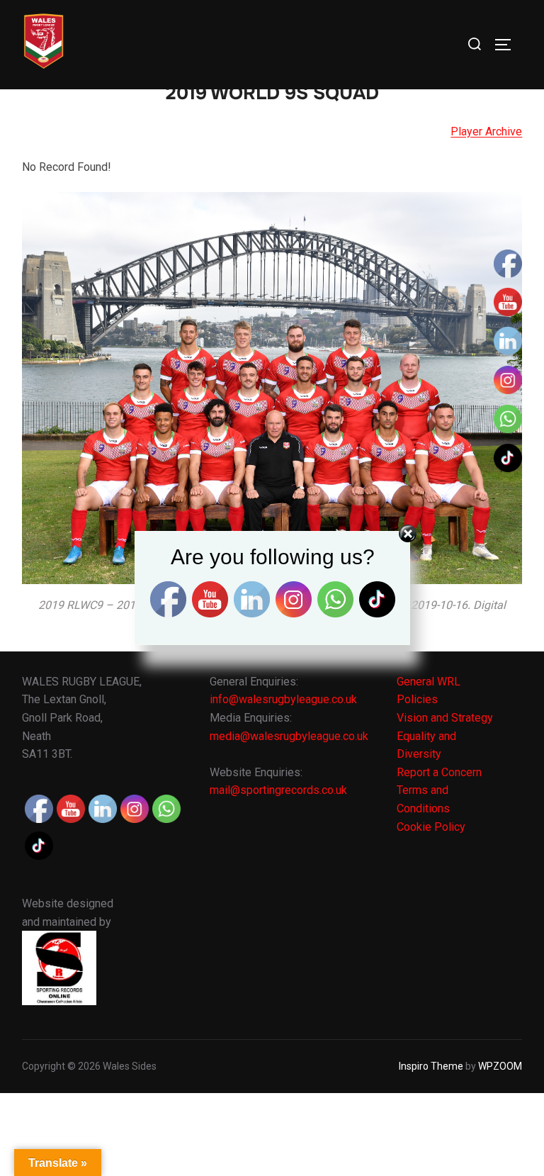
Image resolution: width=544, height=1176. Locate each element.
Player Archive (486, 131)
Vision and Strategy (445, 717)
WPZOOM (500, 1066)
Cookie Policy (431, 827)
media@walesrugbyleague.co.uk (289, 736)
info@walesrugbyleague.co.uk (283, 699)
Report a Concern (439, 772)
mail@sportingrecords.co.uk (278, 790)
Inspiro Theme (431, 1066)
